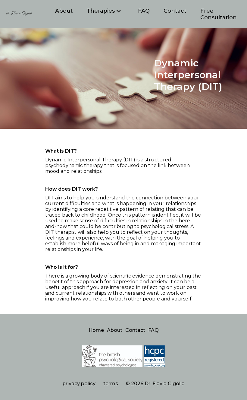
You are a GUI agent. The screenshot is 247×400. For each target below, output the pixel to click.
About (64, 11)
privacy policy (78, 383)
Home (96, 330)
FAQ (144, 11)
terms (110, 383)
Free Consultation (218, 14)
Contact (175, 11)
